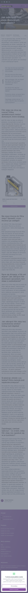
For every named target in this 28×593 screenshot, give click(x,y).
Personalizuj (14, 586)
